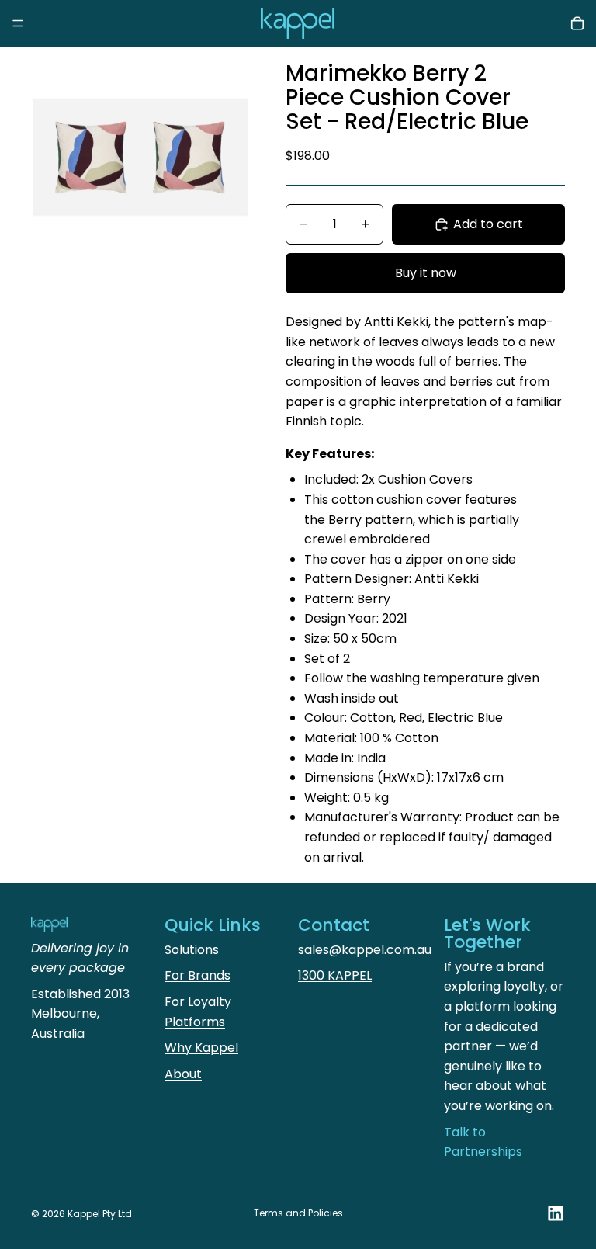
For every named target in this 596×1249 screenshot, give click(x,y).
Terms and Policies (298, 1213)
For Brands (197, 975)
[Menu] (18, 23)
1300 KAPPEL (335, 975)
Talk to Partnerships (483, 1142)
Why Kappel (201, 1047)
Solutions (192, 950)
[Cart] (577, 23)
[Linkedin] (555, 1213)
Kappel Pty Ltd (100, 1213)
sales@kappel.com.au (364, 950)
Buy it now (425, 273)
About (183, 1074)
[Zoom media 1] (139, 155)
